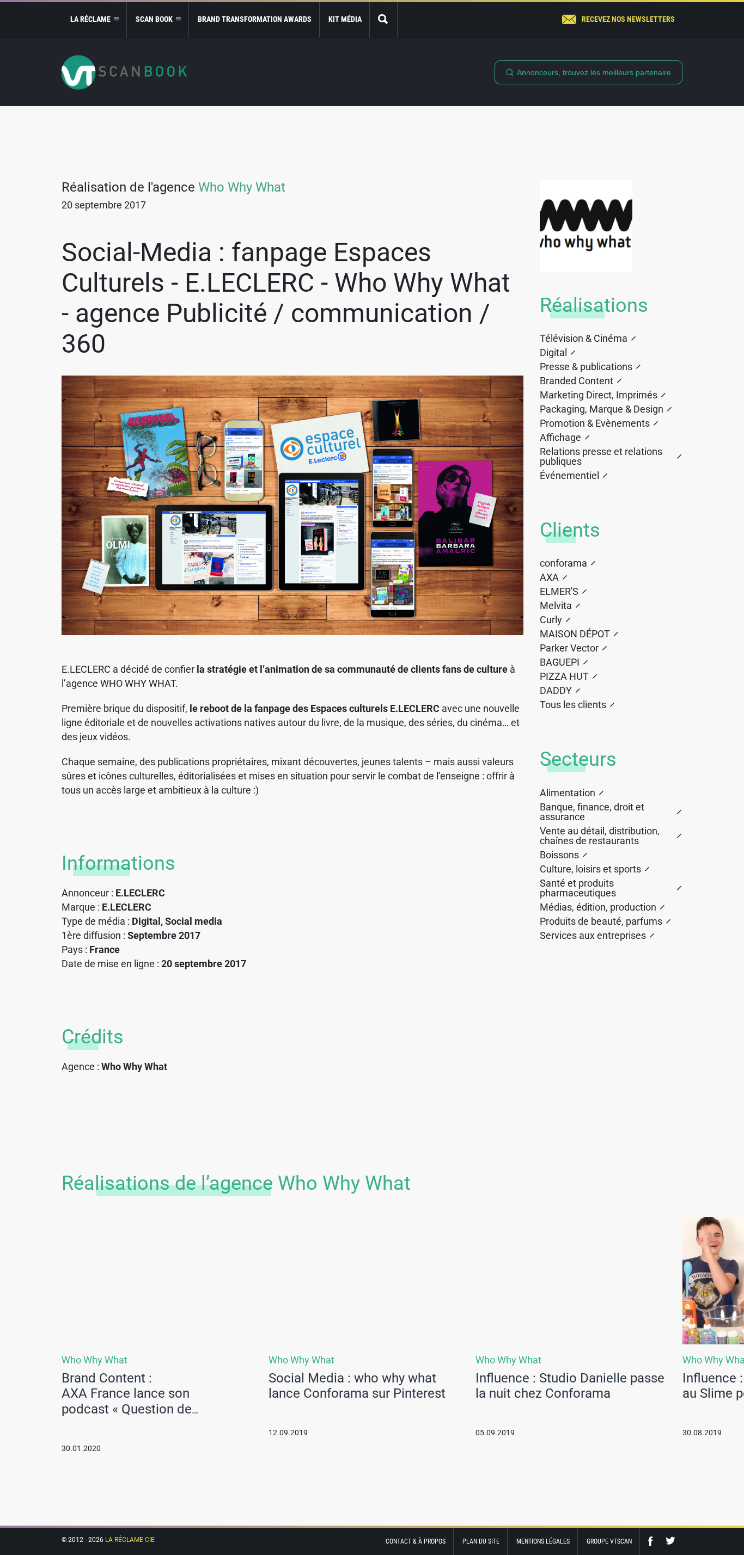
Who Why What (241, 187)
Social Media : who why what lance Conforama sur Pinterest (357, 1386)
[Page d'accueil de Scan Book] (124, 72)
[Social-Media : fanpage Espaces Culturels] (292, 505)
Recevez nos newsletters (628, 19)
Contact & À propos (416, 1541)
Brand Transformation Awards (255, 19)
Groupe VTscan (609, 1541)
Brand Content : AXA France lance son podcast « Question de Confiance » (127, 1401)
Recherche (383, 20)
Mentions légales (543, 1541)
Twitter (670, 1541)
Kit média (345, 19)
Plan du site (480, 1541)
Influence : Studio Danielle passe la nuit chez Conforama (569, 1386)
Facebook (653, 1541)
